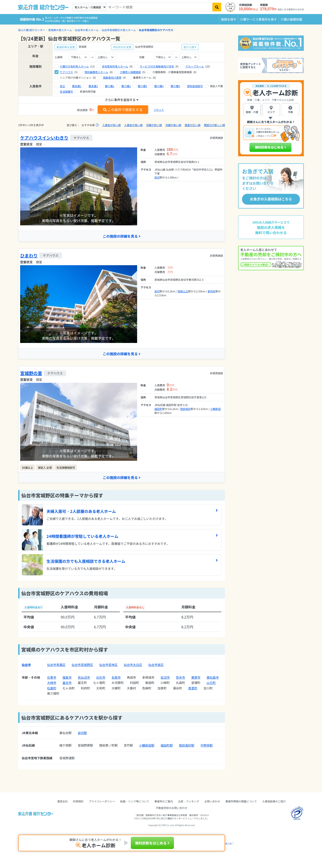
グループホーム (195, 66)
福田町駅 (167, 745)
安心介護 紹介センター (31, 30)
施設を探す (228, 19)
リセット (159, 109)
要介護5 (175, 86)
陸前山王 (183, 291)
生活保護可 (66, 91)
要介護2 (126, 86)
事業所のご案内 (163, 801)
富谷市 (67, 682)
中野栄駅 (206, 745)
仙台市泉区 (156, 664)
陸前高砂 (185, 409)
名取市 (116, 677)
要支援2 (93, 86)
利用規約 (78, 801)
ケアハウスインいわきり (44, 137)
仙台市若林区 (108, 664)
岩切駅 (82, 733)
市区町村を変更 (122, 47)
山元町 (211, 682)
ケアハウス (66, 72)
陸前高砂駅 (186, 745)
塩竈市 (67, 677)
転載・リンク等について (134, 801)
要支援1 (76, 86)
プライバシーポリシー (102, 801)
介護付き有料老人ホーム (74, 66)
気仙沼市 (84, 677)
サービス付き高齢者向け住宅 (157, 66)
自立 (62, 86)
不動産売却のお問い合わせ (171, 808)
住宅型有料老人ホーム (115, 66)
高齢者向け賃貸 (112, 77)
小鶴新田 (215, 409)
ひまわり (29, 255)
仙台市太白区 (133, 664)
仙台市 (26, 664)
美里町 (192, 688)
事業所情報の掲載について (241, 801)
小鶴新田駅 (146, 745)
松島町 (51, 688)
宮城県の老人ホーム (60, 30)
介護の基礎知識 (291, 19)
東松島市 (213, 677)
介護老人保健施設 (130, 72)
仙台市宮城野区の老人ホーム (119, 30)
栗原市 (195, 677)
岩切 (157, 177)
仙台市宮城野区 (82, 664)
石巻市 (51, 677)
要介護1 (109, 86)
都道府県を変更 (66, 47)
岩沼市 (165, 677)
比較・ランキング (188, 801)
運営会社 (62, 801)
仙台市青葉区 (56, 664)
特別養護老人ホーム (96, 72)
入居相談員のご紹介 (274, 801)
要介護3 (142, 86)
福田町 (158, 409)
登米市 (180, 677)
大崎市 (51, 682)
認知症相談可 (195, 86)
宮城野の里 (31, 373)
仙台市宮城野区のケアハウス (156, 30)
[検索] (216, 7)
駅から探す (190, 47)
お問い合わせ (212, 801)
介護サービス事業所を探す (258, 19)
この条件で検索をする (125, 109)
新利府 (212, 291)
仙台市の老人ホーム (87, 30)
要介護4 (159, 86)
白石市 (100, 677)
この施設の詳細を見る (120, 236)
